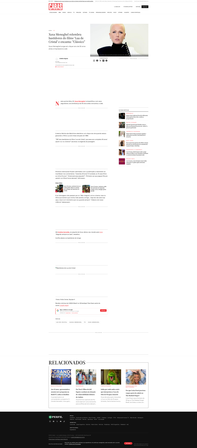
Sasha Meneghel (75, 322)
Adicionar (103, 310)
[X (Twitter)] (57, 421)
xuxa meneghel (93, 322)
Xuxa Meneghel (80, 101)
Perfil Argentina (115, 424)
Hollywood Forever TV (123, 417)
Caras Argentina (80, 424)
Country (126, 12)
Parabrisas (107, 424)
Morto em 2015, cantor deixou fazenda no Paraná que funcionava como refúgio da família (113, 1)
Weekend (122, 424)
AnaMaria (72, 417)
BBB (60, 12)
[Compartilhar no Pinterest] (106, 60)
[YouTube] (60, 421)
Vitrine (120, 12)
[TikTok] (64, 421)
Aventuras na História (82, 417)
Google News (68, 312)
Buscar (118, 6)
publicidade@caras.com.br (78, 437)
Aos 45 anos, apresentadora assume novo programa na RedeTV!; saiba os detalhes (60, 392)
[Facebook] (53, 421)
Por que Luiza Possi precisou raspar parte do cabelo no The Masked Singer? (135, 393)
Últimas (85, 12)
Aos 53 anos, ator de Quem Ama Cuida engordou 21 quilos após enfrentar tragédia (136, 162)
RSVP (115, 12)
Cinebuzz (104, 417)
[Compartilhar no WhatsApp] (94, 60)
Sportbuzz (90, 419)
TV (74, 12)
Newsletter (129, 6)
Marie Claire (94, 424)
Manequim (140, 417)
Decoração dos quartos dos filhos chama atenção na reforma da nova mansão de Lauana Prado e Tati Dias (137, 144)
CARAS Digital (63, 58)
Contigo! (110, 417)
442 (128, 424)
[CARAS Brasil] (55, 7)
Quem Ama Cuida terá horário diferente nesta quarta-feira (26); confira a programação (137, 117)
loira (101, 232)
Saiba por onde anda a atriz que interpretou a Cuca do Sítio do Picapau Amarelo (110, 392)
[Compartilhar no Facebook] (97, 60)
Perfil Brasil (78, 419)
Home (50, 30)
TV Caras (91, 12)
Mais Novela (133, 417)
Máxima (72, 419)
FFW (114, 417)
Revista (109, 12)
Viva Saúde (101, 419)
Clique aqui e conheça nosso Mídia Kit (58, 439)
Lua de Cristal (61, 322)
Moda (64, 12)
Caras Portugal (135, 12)
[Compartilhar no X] (100, 60)
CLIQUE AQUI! (64, 305)
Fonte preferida (75, 312)
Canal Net (72, 424)
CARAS (99, 417)
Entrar (138, 6)
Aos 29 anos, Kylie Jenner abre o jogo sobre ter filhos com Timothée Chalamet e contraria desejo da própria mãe (137, 153)
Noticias (101, 424)
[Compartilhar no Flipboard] (103, 60)
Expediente (73, 429)
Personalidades (101, 12)
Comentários (60, 66)
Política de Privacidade (55, 444)
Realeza (78, 12)
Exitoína (88, 424)
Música (69, 12)
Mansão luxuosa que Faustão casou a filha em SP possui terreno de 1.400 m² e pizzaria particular (137, 126)
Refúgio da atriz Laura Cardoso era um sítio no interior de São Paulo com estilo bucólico (74, 1)
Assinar (145, 6)
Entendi (128, 443)
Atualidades (53, 12)
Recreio (84, 419)
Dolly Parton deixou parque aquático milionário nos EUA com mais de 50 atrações (136, 135)
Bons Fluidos (92, 417)
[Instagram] (50, 421)
